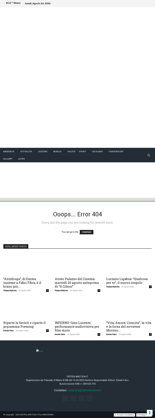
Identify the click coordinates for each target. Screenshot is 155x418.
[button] (148, 155)
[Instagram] (137, 4)
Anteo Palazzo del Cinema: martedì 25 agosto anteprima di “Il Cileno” (77, 283)
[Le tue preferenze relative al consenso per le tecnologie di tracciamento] (150, 413)
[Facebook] (131, 4)
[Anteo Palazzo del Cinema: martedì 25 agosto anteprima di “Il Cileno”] (77, 264)
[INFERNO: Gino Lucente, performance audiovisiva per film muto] (77, 308)
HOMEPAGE (86, 232)
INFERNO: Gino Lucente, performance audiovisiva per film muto (77, 326)
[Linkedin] (143, 4)
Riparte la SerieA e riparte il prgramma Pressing (24, 325)
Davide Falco (8, 330)
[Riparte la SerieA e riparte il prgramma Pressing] (26, 308)
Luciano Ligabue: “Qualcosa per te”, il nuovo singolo (127, 281)
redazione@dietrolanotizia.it (84, 390)
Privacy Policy (144, 415)
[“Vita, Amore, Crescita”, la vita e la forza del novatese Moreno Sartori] (129, 308)
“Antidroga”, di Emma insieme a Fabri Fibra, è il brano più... (22, 283)
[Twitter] (149, 4)
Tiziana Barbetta (9, 290)
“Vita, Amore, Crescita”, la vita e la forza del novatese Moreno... (128, 326)
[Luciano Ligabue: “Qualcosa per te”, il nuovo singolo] (129, 264)
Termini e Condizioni (125, 415)
